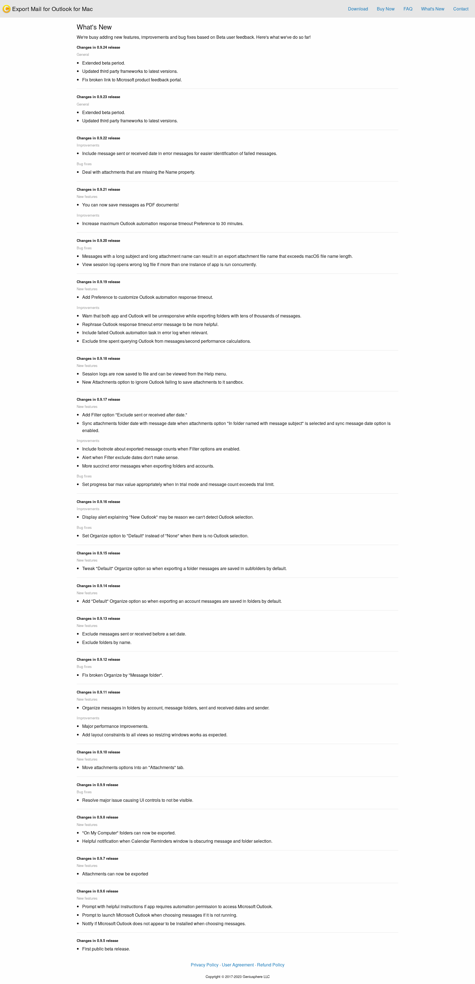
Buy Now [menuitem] (386, 8)
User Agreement (238, 964)
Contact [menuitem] (460, 8)
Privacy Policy (205, 964)
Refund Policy (271, 964)
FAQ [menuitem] (408, 8)
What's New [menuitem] (432, 8)
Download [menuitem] (358, 8)
